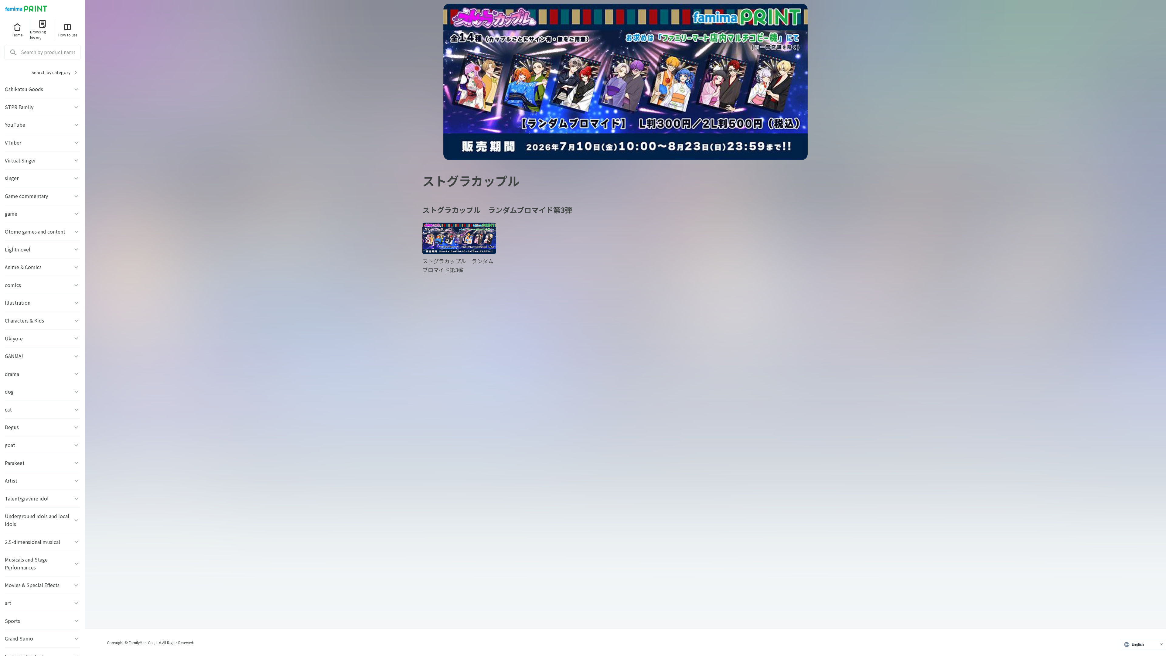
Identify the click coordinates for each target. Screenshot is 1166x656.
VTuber (13, 142)
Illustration (17, 302)
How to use (67, 34)
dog (9, 391)
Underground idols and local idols (37, 520)
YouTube (15, 124)
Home (17, 34)
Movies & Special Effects (32, 585)
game (11, 213)
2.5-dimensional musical (32, 541)
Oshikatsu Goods (24, 89)
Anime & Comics (23, 267)
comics (13, 285)
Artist (11, 480)
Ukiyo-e (14, 338)
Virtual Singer (20, 160)
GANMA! (14, 356)
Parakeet (15, 462)
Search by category (51, 72)
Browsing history (38, 34)
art (8, 602)
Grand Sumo (19, 638)
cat (8, 409)
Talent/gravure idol (27, 498)
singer (12, 178)
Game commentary (26, 196)
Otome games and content (35, 231)
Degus (12, 427)
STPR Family (19, 107)
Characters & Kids (24, 320)
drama (12, 374)
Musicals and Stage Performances (26, 563)
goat (10, 445)
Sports (12, 620)
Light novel (17, 249)
